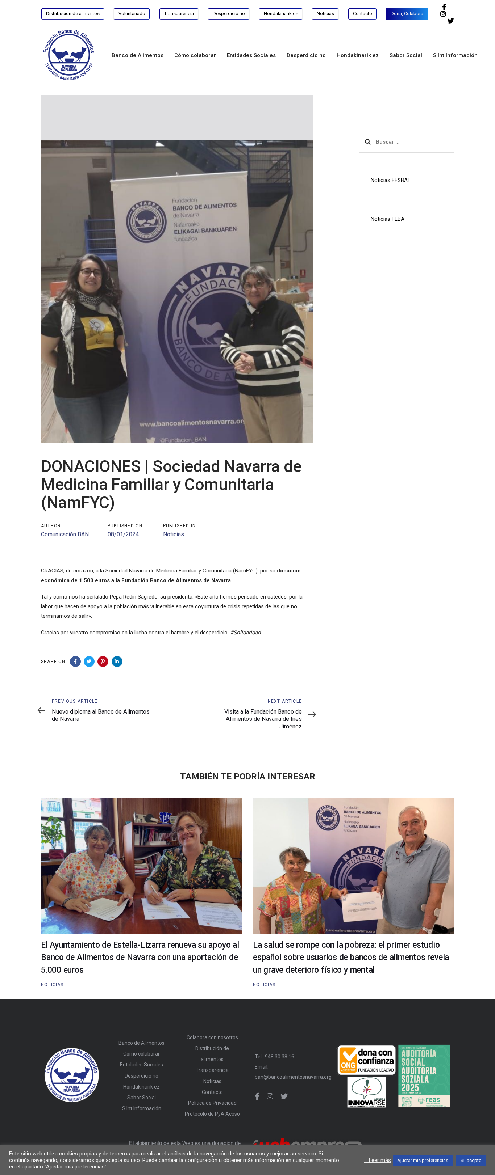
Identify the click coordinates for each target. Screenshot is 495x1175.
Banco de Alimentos (141, 1043)
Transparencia (212, 1070)
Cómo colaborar (141, 1054)
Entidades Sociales (141, 1065)
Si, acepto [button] (471, 1160)
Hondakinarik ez (141, 1087)
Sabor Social (141, 1097)
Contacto (212, 1092)
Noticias (173, 534)
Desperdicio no (141, 1076)
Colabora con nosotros (212, 1037)
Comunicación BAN (65, 534)
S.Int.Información (141, 1108)
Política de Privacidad (212, 1103)
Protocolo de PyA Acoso (212, 1114)
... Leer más (377, 1160)
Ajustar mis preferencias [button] (422, 1160)
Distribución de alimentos (212, 1053)
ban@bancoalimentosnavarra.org (293, 1077)
